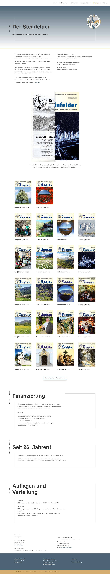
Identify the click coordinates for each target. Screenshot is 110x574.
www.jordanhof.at (19, 545)
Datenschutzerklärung (76, 562)
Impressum (74, 559)
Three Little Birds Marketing (53, 571)
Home (55, 3)
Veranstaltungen (85, 3)
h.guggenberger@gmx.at (66, 547)
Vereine (105, 3)
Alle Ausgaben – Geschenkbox (55, 378)
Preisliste (36, 82)
